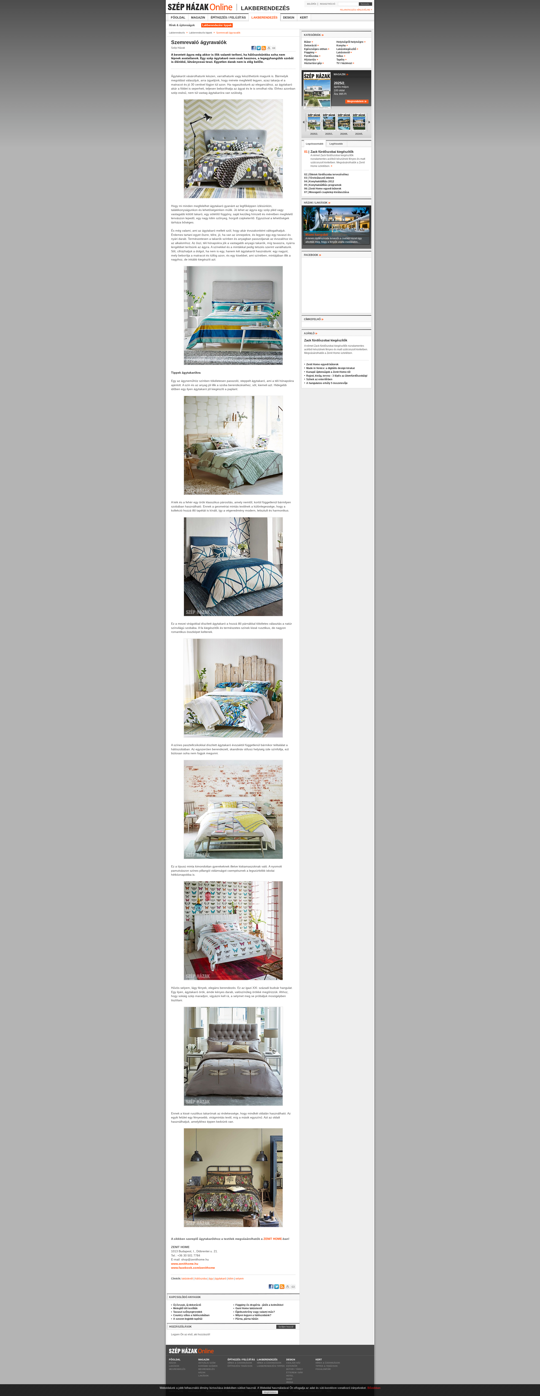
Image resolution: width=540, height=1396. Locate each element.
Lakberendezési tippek (217, 25)
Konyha (342, 45)
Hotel (289, 1376)
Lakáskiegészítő (347, 49)
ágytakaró (220, 1278)
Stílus (340, 56)
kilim (231, 1278)
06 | (306, 188)
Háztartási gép (314, 63)
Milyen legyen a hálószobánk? (253, 1315)
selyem (239, 1278)
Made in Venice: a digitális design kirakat (330, 368)
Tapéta (341, 59)
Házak (172, 1363)
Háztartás (311, 59)
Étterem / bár (294, 1372)
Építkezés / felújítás (228, 17)
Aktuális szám (206, 1363)
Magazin (198, 17)
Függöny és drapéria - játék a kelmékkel (259, 1304)
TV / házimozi (345, 63)
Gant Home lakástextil (248, 1308)
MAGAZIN (341, 74)
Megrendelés (177, 1369)
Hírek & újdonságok (182, 25)
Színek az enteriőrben (319, 379)
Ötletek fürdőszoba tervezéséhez (329, 174)
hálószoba (201, 1278)
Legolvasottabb (314, 143)
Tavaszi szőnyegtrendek (187, 1311)
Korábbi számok (208, 1366)
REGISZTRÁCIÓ (327, 4)
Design (288, 17)
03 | (306, 177)
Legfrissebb (336, 143)
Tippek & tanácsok (327, 1366)
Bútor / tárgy (294, 1369)
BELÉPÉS (311, 4)
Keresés (364, 4)
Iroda (289, 1382)
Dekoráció (311, 45)
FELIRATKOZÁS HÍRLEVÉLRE (356, 9)
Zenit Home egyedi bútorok (325, 188)
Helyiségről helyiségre (351, 41)
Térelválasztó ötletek (321, 177)
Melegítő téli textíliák (185, 1308)
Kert (304, 17)
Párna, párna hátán (246, 1318)
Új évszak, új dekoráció (187, 1304)
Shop (289, 1379)
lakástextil (187, 1278)
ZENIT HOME (272, 1238)
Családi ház (293, 1363)
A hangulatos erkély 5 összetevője (327, 383)
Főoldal (178, 17)
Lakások (174, 1366)
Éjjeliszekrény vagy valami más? (255, 1311)
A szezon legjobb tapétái (187, 1318)
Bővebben (374, 1387)
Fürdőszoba (312, 56)
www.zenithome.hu (184, 1263)
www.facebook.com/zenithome (193, 1267)
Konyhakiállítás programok (325, 185)
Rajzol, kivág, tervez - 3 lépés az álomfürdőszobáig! (336, 375)
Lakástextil (344, 52)
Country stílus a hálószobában (191, 1315)
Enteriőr (291, 1366)
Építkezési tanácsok (240, 1366)
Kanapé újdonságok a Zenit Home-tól (328, 371)
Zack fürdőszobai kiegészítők (325, 340)
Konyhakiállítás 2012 (321, 181)
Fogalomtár (323, 1369)
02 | (306, 174)
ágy (211, 1278)
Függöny (310, 52)
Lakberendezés (264, 17)
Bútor (308, 41)
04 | (306, 181)
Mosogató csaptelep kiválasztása (329, 192)
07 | (306, 192)
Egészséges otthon (316, 49)
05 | (306, 185)
